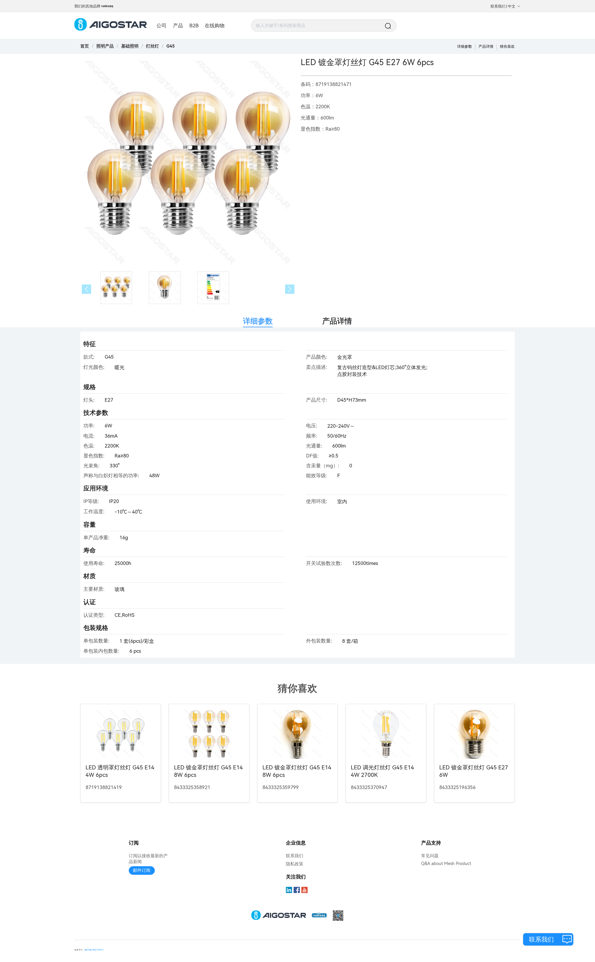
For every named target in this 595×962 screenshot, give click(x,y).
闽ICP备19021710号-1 (94, 950)
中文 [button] (511, 6)
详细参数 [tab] (258, 321)
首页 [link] (84, 46)
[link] (105, 46)
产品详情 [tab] (337, 321)
